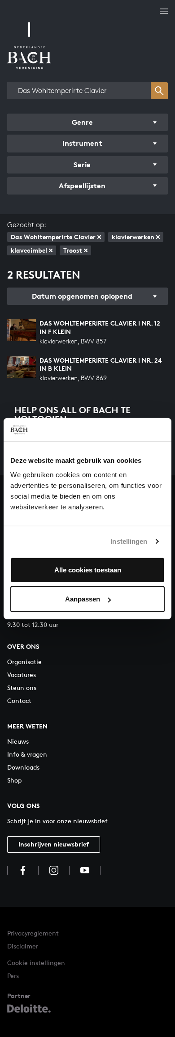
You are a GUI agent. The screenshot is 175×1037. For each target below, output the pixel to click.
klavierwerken (133, 237)
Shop (14, 780)
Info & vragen (27, 754)
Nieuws (18, 741)
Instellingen (128, 541)
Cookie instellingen (36, 962)
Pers (13, 975)
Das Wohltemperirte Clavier (53, 237)
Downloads (23, 767)
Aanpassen (82, 599)
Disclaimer (22, 946)
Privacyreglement (33, 933)
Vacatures (21, 674)
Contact (19, 700)
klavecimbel (29, 250)
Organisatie (24, 661)
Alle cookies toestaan (87, 569)
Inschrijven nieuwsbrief (53, 844)
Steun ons (21, 687)
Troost (72, 250)
